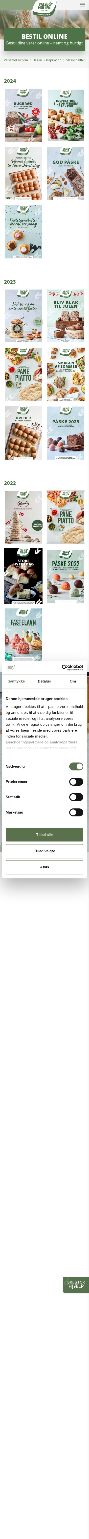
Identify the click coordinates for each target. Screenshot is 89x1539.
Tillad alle (44, 835)
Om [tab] (73, 681)
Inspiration (54, 60)
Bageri (37, 60)
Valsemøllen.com (16, 60)
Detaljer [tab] (44, 681)
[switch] (76, 782)
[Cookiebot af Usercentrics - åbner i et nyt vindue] (62, 667)
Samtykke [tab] (16, 681)
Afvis (44, 867)
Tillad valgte (44, 851)
